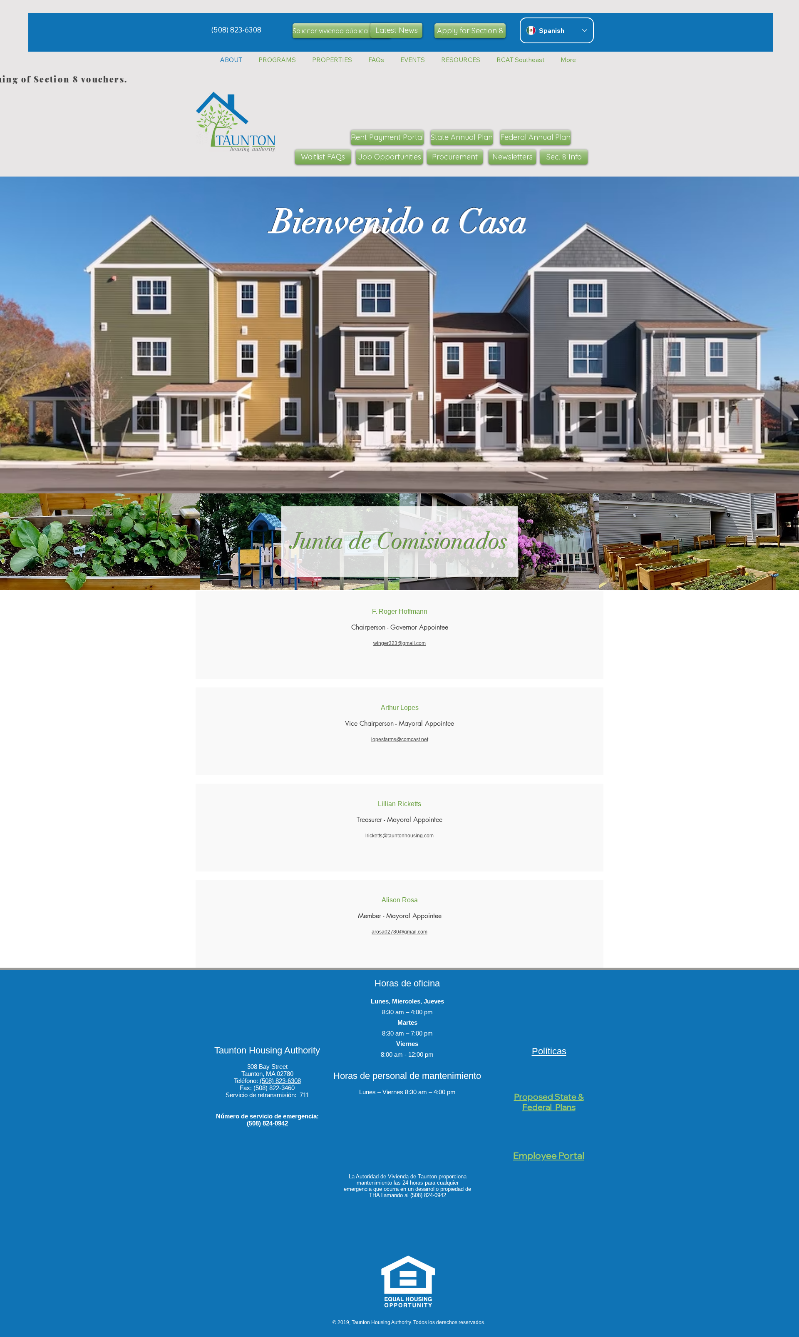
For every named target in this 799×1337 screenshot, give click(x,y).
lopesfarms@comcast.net (399, 739)
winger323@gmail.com (399, 643)
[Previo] (46, 335)
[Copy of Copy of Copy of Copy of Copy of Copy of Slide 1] (400, 473)
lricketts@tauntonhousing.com (399, 836)
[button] (332, 60)
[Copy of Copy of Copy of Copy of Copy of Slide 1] (391, 472)
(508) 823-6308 (280, 1080)
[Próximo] (752, 335)
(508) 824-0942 (267, 1123)
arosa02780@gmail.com (399, 932)
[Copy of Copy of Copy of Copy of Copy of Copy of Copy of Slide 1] (408, 472)
